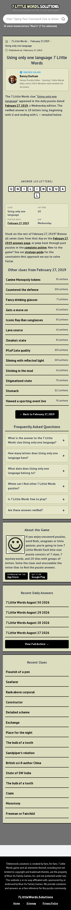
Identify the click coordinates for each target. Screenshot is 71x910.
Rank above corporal (20, 692)
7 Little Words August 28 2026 (27, 623)
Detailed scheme (18, 712)
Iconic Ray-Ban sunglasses (37, 320)
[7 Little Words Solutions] (35, 7)
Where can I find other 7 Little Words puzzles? (32, 486)
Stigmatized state (37, 381)
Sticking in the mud (37, 370)
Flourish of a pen (18, 672)
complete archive (35, 247)
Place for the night (19, 733)
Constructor (14, 702)
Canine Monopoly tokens (37, 279)
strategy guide (34, 252)
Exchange (13, 722)
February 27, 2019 (39, 41)
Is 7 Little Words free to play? (27, 499)
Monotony (13, 803)
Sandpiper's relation (20, 753)
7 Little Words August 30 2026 (27, 602)
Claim (10, 793)
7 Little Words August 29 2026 (27, 612)
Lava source (37, 330)
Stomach (37, 391)
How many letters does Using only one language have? (33, 455)
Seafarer (12, 682)
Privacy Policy (50, 903)
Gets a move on (37, 310)
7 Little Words (19, 41)
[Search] (63, 19)
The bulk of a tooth (19, 743)
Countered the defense (37, 289)
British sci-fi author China (23, 763)
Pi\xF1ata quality (37, 350)
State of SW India (18, 773)
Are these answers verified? (25, 510)
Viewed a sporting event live (37, 401)
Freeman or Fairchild (20, 814)
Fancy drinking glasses (37, 300)
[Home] (6, 41)
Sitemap (31, 903)
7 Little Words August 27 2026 (27, 633)
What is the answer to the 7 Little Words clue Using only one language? (32, 440)
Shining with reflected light (37, 360)
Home (16, 903)
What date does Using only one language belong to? (28, 471)
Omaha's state (37, 340)
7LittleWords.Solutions (35, 897)
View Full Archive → (37, 644)
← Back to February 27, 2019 (37, 414)
